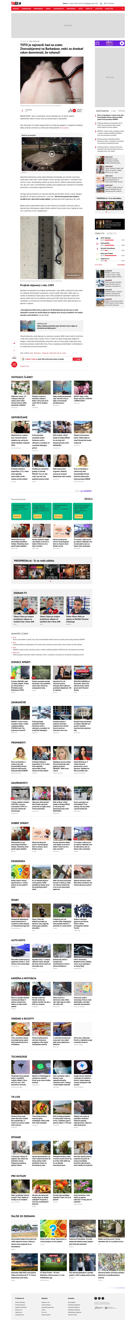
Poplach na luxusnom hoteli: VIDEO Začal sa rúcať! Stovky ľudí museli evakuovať (114, 303)
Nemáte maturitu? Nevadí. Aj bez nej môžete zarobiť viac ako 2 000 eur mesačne (41, 1001)
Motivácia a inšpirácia (79, 1006)
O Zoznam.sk (19, 1298)
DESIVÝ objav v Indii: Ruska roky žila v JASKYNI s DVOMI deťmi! (83, 398)
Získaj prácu (35, 1006)
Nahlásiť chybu (24, 366)
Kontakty (71, 1298)
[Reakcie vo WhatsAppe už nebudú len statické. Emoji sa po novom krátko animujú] (41, 1067)
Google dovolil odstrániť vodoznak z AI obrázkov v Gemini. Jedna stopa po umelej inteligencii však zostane (82, 1080)
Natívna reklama (46, 1315)
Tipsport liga (77, 930)
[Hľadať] (122, 9)
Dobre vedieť (14, 548)
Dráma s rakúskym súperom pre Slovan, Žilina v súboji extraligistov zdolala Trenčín (81, 923)
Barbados (37, 353)
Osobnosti (34, 773)
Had (31, 353)
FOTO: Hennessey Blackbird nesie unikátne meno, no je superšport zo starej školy (82, 962)
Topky (30, 41)
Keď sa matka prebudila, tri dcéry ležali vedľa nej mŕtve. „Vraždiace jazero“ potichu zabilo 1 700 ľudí (62, 1119)
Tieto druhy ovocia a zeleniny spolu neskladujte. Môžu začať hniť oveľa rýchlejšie (40, 1119)
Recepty (34, 1206)
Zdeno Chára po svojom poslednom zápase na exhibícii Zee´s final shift (24, 619)
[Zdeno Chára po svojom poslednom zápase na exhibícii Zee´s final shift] (26, 605)
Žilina (75, 692)
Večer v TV (111, 233)
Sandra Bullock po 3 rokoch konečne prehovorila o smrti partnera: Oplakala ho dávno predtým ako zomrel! (81, 766)
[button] (74, 110)
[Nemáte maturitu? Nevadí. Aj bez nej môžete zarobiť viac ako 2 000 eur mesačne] (41, 989)
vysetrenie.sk (35, 811)
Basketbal (68, 624)
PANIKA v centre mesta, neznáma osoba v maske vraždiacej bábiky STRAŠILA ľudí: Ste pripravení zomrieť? (48, 650)
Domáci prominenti (16, 773)
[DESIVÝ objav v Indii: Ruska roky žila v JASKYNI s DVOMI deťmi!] (83, 387)
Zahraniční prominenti (79, 773)
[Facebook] (95, 1298)
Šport (48, 9)
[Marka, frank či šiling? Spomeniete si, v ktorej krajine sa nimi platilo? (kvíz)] (20, 872)
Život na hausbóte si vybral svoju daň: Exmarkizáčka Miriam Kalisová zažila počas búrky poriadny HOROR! (49, 639)
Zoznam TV (20, 593)
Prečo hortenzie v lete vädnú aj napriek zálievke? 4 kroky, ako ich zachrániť (83, 1198)
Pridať (78, 359)
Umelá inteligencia (79, 1087)
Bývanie (16, 1137)
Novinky (34, 968)
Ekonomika (71, 9)
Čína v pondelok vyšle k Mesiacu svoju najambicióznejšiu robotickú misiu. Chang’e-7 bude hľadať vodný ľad (62, 1080)
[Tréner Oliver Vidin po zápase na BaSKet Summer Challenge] (78, 605)
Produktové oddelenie (74, 1305)
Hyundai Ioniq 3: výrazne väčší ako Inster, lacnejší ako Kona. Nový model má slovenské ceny (41, 962)
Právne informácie (20, 1302)
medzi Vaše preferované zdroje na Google (44, 359)
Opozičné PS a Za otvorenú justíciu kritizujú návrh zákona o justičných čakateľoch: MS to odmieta (62, 685)
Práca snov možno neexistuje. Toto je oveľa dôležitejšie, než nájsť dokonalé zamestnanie (82, 1001)
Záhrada (55, 1202)
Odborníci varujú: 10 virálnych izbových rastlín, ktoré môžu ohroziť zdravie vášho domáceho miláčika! (19, 400)
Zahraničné (26, 9)
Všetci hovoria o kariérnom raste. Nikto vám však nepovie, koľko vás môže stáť (61, 1001)
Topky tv (89, 9)
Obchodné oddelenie (74, 1307)
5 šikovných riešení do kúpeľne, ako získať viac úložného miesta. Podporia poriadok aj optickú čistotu (19, 1160)
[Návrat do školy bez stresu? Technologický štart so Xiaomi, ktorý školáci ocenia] (41, 833)
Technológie (19, 1056)
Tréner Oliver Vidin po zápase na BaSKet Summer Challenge (77, 619)
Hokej (15, 624)
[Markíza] (97, 238)
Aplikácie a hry (36, 1085)
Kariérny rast (56, 1006)
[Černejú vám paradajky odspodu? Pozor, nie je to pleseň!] (62, 1186)
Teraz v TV (99, 233)
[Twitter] (103, 1298)
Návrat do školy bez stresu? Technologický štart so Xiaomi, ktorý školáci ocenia (61, 542)
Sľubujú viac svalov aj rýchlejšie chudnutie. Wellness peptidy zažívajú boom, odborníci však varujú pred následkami (83, 1120)
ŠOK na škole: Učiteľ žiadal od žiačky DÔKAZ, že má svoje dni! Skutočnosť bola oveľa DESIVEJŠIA (61, 806)
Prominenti (38, 9)
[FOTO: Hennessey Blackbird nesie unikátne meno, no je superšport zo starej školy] (83, 951)
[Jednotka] (97, 249)
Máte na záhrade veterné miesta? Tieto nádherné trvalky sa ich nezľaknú (20, 1197)
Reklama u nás (45, 1302)
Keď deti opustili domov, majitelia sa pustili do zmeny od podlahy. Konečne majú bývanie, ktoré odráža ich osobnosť (83, 1160)
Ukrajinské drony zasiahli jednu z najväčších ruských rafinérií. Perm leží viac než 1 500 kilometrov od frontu (20, 1080)
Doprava (55, 968)
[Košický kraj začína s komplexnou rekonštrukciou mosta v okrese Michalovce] (62, 951)
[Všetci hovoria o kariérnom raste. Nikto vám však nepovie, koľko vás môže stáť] (62, 989)
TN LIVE (15, 1096)
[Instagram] (99, 1298)
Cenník (43, 1310)
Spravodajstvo (71, 1302)
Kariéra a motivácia (23, 978)
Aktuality (13, 1008)
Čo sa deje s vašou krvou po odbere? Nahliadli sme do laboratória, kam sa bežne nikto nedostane (83, 542)
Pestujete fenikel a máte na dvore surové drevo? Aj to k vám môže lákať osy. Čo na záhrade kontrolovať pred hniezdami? (62, 1160)
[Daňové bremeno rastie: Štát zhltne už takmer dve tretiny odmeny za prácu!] (83, 872)
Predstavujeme (15, 966)
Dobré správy (20, 823)
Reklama (44, 1298)
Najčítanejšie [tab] (102, 111)
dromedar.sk (56, 405)
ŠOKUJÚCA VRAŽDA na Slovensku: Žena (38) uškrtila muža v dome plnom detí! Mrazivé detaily (82, 685)
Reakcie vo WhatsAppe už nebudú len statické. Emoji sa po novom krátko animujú (41, 1079)
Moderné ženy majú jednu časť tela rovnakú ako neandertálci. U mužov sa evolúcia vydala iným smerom (20, 1120)
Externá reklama (46, 1305)
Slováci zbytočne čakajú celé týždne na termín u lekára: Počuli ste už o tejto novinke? (40, 542)
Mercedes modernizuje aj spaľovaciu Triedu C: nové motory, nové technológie (20, 961)
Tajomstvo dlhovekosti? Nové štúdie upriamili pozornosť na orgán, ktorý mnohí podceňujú (41, 805)
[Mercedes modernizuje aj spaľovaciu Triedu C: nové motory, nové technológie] (20, 951)
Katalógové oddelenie (74, 1310)
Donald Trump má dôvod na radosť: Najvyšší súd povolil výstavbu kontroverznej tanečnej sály (82, 725)
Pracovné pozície (18, 499)
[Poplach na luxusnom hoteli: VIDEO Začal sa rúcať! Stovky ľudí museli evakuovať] (100, 302)
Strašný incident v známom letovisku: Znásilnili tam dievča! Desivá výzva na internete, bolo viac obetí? (60, 725)
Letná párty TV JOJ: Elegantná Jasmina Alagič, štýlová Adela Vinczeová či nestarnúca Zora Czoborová (113, 225)
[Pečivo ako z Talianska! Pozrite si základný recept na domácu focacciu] (83, 1029)
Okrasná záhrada (15, 1202)
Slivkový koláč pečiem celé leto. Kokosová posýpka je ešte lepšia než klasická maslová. (40, 1041)
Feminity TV (108, 221)
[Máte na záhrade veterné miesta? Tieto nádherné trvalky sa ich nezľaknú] (20, 1186)
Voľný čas (109, 9)
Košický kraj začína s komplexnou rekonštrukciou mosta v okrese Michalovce (61, 962)
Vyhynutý (45, 353)
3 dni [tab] (113, 111)
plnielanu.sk (56, 851)
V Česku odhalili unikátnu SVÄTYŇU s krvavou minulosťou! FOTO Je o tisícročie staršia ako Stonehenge (20, 806)
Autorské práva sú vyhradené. (102, 1304)
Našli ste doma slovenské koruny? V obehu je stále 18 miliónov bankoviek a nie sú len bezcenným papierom (62, 884)
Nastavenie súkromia (20, 1307)
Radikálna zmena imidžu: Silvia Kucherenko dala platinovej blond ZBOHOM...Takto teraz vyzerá (62, 766)
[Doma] (97, 254)
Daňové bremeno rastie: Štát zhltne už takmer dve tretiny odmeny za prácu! (83, 882)
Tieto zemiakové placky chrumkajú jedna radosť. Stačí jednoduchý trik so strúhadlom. (19, 1041)
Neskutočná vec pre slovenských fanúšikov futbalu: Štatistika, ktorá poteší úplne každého (19, 542)
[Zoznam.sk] (99, 1308)
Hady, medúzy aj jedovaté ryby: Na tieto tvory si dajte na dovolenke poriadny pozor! (62, 399)
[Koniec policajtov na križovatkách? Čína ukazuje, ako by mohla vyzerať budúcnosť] (83, 793)
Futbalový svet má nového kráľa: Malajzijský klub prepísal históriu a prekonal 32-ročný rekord (62, 922)
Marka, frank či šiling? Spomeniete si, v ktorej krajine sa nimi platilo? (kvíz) (19, 883)
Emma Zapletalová (16, 928)
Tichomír (88, 3)
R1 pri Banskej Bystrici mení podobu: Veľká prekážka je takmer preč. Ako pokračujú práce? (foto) (41, 884)
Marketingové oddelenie (74, 1312)
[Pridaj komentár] (14, 343)
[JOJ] (97, 244)
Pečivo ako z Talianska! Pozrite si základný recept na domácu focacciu (83, 1040)
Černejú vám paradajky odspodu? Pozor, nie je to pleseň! (62, 1197)
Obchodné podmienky (48, 1307)
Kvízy (81, 9)
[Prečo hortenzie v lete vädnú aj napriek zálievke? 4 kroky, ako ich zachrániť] (83, 1186)
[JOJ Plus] (97, 259)
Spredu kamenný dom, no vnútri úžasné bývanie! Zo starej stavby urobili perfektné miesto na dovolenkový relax (41, 1160)
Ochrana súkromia (20, 1305)
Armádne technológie (16, 1087)
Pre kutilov (18, 1176)
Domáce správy (21, 662)
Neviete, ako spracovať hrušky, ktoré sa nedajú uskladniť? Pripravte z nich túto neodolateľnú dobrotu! (40, 1199)
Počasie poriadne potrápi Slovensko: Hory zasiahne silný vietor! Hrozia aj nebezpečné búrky (41, 684)
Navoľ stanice (98, 265)
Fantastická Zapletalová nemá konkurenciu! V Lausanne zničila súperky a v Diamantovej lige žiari (20, 922)
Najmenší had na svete (58, 353)
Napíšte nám (18, 1312)
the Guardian (64, 128)
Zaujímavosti (59, 9)
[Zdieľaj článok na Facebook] (14, 350)
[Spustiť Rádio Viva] (109, 42)
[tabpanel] (110, 133)
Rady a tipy (56, 1047)
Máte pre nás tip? (72, 1315)
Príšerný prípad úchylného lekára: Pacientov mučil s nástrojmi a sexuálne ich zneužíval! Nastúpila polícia (48, 655)
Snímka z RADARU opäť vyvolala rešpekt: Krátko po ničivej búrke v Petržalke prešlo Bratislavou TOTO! (20, 685)
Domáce (16, 9)
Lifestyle (98, 9)
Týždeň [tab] (121, 111)
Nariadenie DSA (19, 1315)
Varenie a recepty (22, 1018)
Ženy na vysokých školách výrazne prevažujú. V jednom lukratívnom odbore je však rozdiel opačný (20, 1002)
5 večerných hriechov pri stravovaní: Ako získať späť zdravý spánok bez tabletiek (61, 1041)
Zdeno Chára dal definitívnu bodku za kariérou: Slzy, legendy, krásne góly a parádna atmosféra (40, 923)
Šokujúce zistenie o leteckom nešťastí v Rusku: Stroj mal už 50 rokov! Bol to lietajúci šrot (40, 400)
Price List (44, 1312)
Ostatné (55, 928)
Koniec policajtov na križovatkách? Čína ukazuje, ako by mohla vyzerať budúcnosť (82, 805)
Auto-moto (18, 940)
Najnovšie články (20, 633)
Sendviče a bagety (78, 1044)
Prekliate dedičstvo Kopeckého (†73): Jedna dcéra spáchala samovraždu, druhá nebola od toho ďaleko (47, 644)
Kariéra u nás (18, 1310)
